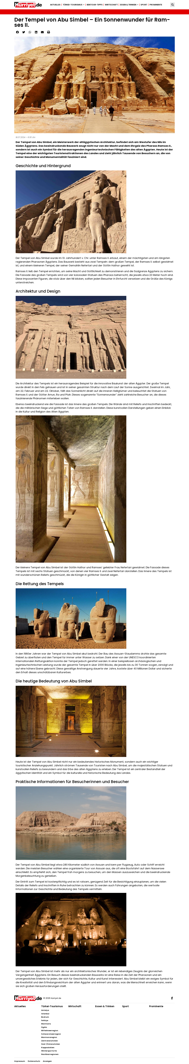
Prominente (156, 4)
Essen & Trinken (128, 4)
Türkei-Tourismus (72, 4)
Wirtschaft (111, 4)
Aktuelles (55, 4)
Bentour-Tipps (95, 4)
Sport (144, 4)
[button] (172, 4)
